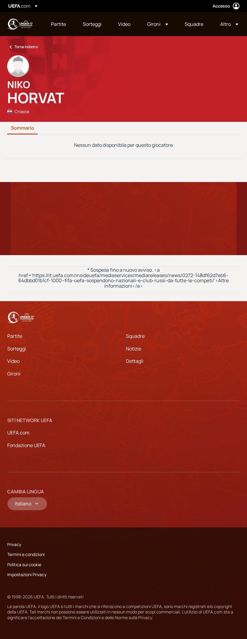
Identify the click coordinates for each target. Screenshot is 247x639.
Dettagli (134, 361)
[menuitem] (59, 24)
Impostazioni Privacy (26, 574)
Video (13, 361)
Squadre (135, 336)
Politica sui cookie (24, 564)
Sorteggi (16, 348)
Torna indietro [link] (26, 46)
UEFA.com (18, 432)
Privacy (14, 544)
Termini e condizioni (26, 554)
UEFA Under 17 (20, 24)
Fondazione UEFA (26, 445)
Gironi (13, 373)
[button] (157, 24)
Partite (14, 336)
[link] (58, 24)
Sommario (22, 128)
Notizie (133, 348)
